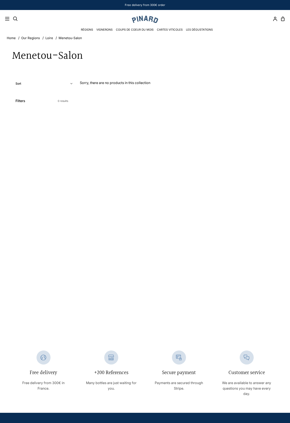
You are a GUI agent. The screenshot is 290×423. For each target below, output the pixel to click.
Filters (41, 101)
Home (11, 38)
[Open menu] (5, 18)
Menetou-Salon (70, 38)
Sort (18, 83)
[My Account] (273, 18)
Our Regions (30, 38)
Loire (49, 38)
